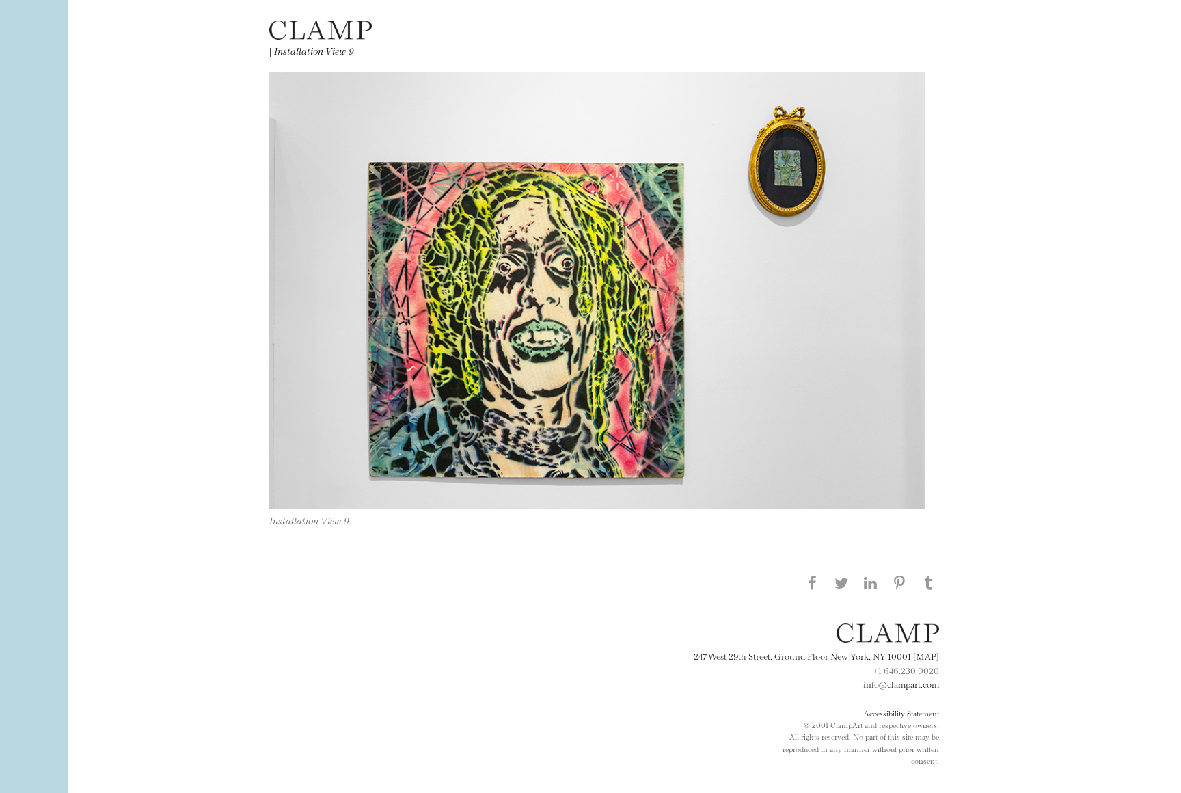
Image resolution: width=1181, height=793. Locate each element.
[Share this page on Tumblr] (929, 582)
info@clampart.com (901, 683)
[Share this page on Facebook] (812, 582)
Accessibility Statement (901, 713)
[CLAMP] (320, 35)
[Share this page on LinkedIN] (870, 582)
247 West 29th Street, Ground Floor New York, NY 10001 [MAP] (816, 655)
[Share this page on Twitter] (841, 582)
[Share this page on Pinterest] (899, 582)
